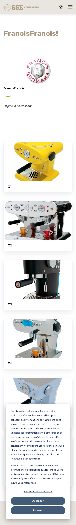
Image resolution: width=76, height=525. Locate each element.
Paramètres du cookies (38, 491)
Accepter (38, 500)
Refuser (38, 510)
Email (7, 96)
